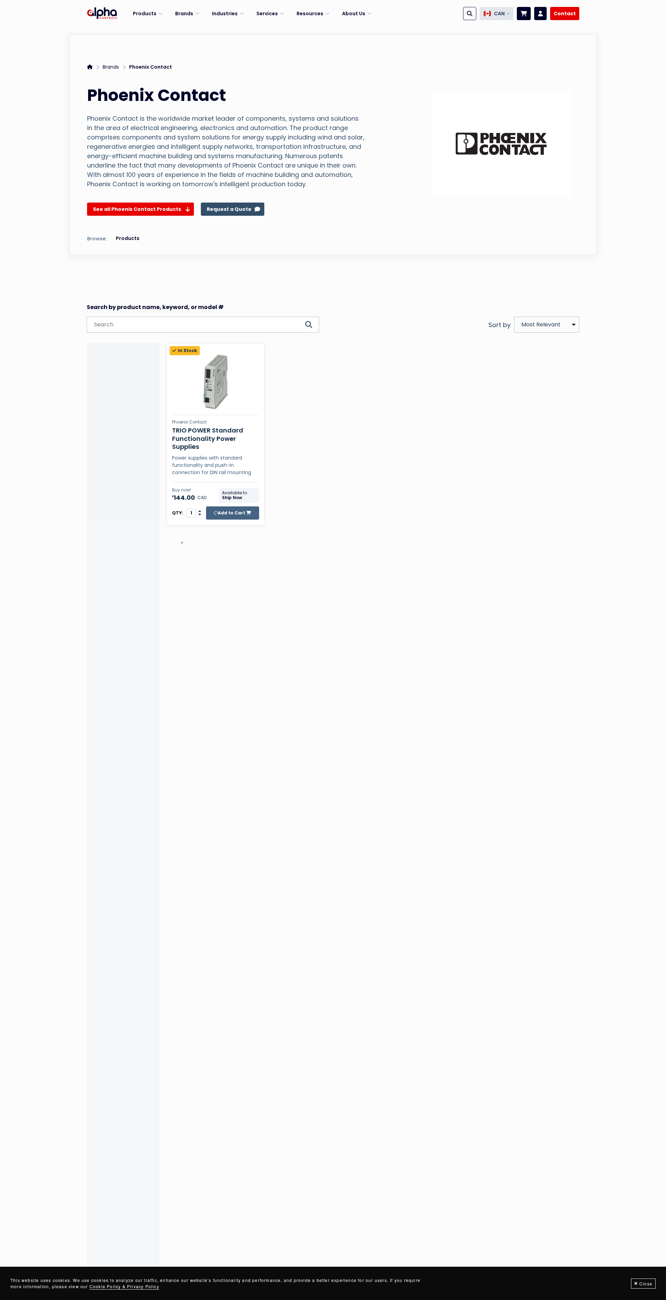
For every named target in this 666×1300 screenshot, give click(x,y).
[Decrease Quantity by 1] (199, 514)
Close (645, 1283)
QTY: (177, 513)
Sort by (499, 324)
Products (127, 238)
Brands (111, 66)
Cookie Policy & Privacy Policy (124, 1286)
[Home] (102, 13)
